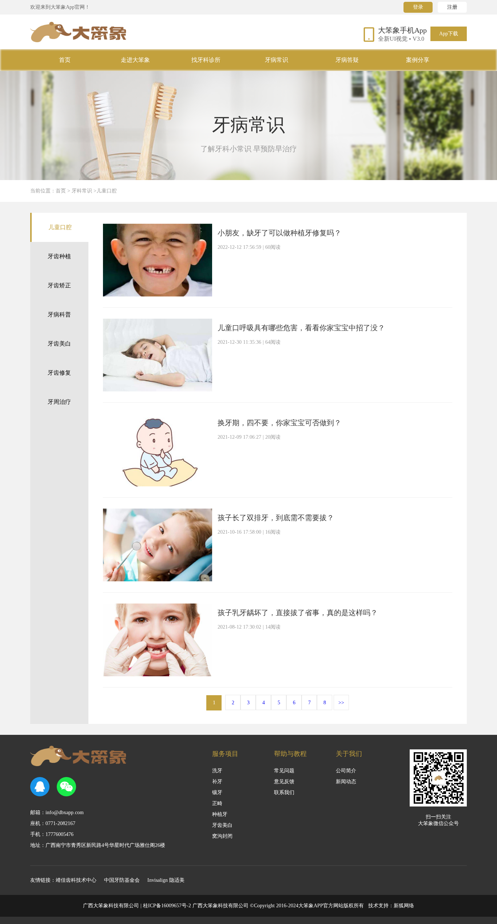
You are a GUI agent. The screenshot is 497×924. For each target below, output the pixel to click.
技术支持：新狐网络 (391, 905)
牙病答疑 (347, 60)
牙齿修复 (59, 373)
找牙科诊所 (205, 60)
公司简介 (346, 770)
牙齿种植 (59, 256)
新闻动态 (346, 781)
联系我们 (284, 792)
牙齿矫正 (59, 285)
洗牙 (217, 770)
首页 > (64, 191)
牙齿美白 (59, 343)
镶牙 (217, 792)
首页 (65, 60)
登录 (418, 7)
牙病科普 (59, 314)
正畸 (217, 803)
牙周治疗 (59, 402)
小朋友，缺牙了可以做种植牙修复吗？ (279, 233)
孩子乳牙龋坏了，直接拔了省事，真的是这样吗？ (298, 613)
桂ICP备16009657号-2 (167, 905)
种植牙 (219, 814)
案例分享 (417, 60)
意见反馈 (284, 781)
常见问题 (284, 770)
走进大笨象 (135, 60)
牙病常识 (276, 60)
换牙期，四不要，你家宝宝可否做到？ (279, 423)
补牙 (217, 781)
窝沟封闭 (222, 836)
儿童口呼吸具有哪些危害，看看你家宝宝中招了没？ (301, 328)
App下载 (448, 33)
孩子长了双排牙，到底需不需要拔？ (276, 518)
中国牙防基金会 (122, 880)
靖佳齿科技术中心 (76, 880)
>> (341, 702)
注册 (452, 7)
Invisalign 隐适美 (165, 880)
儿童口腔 (60, 227)
